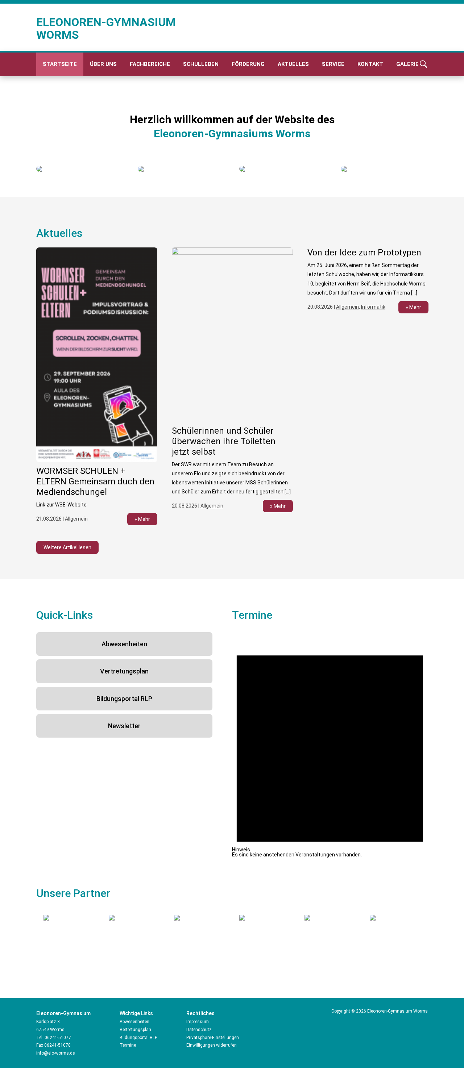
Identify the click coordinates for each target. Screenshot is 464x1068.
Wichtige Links (136, 1013)
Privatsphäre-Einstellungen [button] (212, 1037)
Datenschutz (199, 1029)
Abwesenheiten (124, 644)
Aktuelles (293, 64)
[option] (79, 169)
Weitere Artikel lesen (67, 547)
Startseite (60, 64)
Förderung (248, 64)
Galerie (407, 64)
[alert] (330, 744)
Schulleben (201, 64)
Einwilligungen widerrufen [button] (211, 1045)
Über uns (103, 64)
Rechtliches (200, 1013)
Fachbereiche (150, 64)
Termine (128, 1045)
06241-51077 (58, 1037)
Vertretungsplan (124, 671)
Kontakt (370, 64)
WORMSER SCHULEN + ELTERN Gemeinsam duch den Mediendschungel (95, 481)
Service (333, 64)
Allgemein (76, 519)
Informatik (373, 307)
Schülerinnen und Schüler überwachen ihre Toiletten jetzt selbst (224, 441)
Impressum (197, 1021)
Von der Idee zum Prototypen (364, 252)
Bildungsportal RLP (124, 698)
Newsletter (124, 726)
